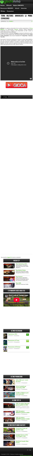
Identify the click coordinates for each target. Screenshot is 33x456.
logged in (9, 257)
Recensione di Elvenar (14, 347)
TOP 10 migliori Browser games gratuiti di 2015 (22, 404)
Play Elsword (19, 276)
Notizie (2, 5)
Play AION (18, 283)
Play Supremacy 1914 (21, 263)
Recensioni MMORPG (6, 8)
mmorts (16, 29)
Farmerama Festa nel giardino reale (21, 429)
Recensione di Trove (13, 340)
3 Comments (17, 348)
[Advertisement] (16, 173)
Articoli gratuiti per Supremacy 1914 (21, 387)
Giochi (10, 5)
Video (3, 11)
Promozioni (10, 11)
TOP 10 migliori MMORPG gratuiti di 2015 (23, 418)
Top (30, 450)
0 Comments (17, 342)
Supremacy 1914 (12, 334)
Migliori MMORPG (18, 5)
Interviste (24, 8)
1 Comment (16, 335)
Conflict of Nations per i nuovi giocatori (22, 393)
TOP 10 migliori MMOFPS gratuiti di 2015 (22, 412)
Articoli (17, 8)
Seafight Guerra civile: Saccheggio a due (22, 435)
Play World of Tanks (21, 270)
